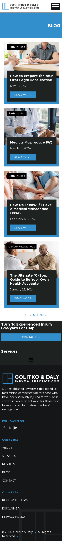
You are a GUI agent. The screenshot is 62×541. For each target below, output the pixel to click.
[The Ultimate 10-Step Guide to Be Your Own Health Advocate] (31, 259)
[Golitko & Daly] (20, 6)
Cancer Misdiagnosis (21, 246)
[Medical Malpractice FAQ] (31, 126)
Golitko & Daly (23, 532)
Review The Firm (15, 500)
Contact (9, 480)
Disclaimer (11, 508)
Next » (41, 314)
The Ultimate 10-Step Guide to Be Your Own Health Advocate (29, 279)
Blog (6, 472)
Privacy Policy (13, 516)
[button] (31, 360)
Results (8, 464)
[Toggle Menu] (55, 6)
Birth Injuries (16, 46)
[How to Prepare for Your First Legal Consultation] (31, 59)
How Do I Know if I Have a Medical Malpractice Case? (31, 209)
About (7, 447)
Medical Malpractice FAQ (31, 142)
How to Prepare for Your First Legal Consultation (31, 78)
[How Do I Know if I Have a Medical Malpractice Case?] (31, 188)
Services (9, 456)
